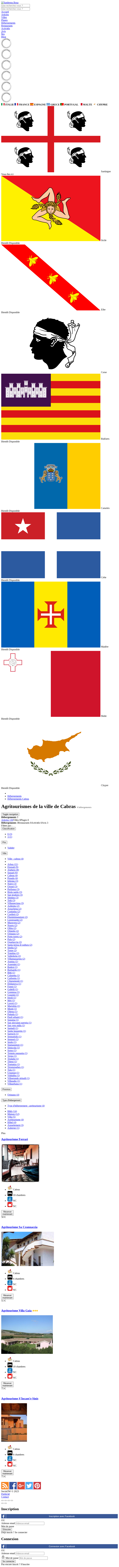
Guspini (13, 995)
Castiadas (13, 911)
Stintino (12, 897)
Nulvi (11, 883)
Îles (3, 34)
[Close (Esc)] (2, 1500)
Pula (11, 939)
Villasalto (13, 1081)
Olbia (11, 928)
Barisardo (13, 970)
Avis (3, 31)
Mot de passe (7, 1526)
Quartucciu (14, 942)
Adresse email (8, 1523)
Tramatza (13, 1064)
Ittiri (11, 1000)
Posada (12, 878)
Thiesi (12, 1061)
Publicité (5, 1494)
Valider (10, 847)
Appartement (15, 1125)
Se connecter (21, 1532)
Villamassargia (16, 958)
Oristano (13, 933)
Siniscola (13, 1047)
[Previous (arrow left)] (2, 1503)
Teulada (13, 1058)
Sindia (12, 947)
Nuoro (12, 925)
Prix (4, 842)
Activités (5, 28)
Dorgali (12, 867)
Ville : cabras (15, 858)
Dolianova (14, 983)
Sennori (12, 1039)
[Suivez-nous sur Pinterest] (37, 1488)
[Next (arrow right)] (5, 1503)
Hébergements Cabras (18, 799)
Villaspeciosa (15, 903)
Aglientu (13, 906)
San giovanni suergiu (19, 1022)
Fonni (12, 986)
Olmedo (13, 931)
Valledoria (14, 956)
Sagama (13, 1020)
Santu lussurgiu (16, 1031)
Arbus (12, 864)
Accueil (5, 11)
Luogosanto (14, 920)
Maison (13, 1114)
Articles (5, 14)
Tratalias (13, 953)
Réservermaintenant (7, 1213)
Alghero (13, 870)
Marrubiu (13, 1006)
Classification (8, 828)
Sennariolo (14, 1036)
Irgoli (11, 997)
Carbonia (13, 978)
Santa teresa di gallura (19, 945)
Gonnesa (13, 992)
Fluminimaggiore (17, 917)
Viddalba (13, 1075)
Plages (4, 20)
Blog (3, 37)
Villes (4, 17)
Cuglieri (13, 914)
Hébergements (8, 23)
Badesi (12, 967)
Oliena (12, 1011)
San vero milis (16, 1025)
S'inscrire (25, 1564)
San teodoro (15, 895)
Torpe (12, 950)
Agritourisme (15, 1119)
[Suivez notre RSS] (5, 1488)
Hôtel (11, 1122)
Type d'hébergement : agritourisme (26, 1105)
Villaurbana (14, 1083)
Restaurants (7, 25)
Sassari (12, 872)
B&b (12, 1111)
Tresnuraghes (15, 1067)
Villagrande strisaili (18, 1078)
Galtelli (12, 989)
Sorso (11, 1050)
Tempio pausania (17, 1053)
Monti (12, 1008)
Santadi (12, 1028)
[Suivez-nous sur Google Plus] (21, 1488)
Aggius (12, 961)
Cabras (12, 875)
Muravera (13, 922)
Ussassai (13, 1072)
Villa (11, 1117)
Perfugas (13, 889)
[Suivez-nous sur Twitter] (29, 1488)
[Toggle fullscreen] (8, 1500)
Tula (11, 1070)
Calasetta (13, 975)
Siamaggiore (15, 1045)
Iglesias (12, 881)
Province (6, 1089)
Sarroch (12, 1033)
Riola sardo (14, 892)
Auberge (13, 1128)
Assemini (13, 964)
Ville (4, 853)
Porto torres (14, 936)
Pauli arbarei (15, 1017)
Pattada (12, 1014)
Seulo (11, 1042)
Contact (5, 1497)
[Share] (5, 1500)
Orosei (12, 886)
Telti (11, 900)
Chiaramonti (15, 981)
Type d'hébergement (11, 1100)
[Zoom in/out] (12, 1500)
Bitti (11, 972)
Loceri (12, 1003)
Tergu (12, 1056)
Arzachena (14, 908)
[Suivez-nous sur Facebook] (13, 1488)
